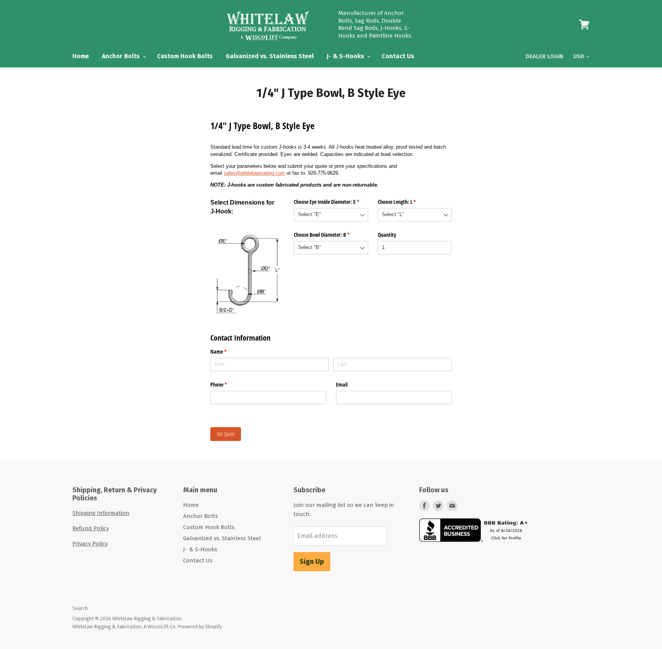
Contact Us (398, 56)
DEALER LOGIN (544, 56)
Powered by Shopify (200, 626)
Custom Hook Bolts (185, 56)
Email (341, 384)
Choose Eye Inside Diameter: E (331, 201)
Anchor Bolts (121, 56)
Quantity (387, 234)
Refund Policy (90, 528)
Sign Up (312, 561)
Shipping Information (100, 513)
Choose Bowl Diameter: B (330, 234)
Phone (227, 384)
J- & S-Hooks (346, 56)
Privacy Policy (90, 543)
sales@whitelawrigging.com (254, 173)
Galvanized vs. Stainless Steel (270, 56)
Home (80, 56)
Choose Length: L (406, 201)
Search (80, 608)
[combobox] (331, 214)
